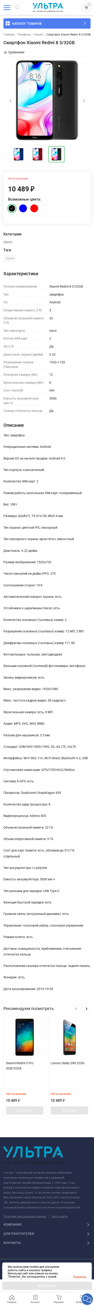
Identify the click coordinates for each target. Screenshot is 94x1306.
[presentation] (10, 100)
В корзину (24, 1110)
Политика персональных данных (24, 1216)
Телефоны (24, 34)
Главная (8, 34)
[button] (87, 1299)
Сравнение (16, 52)
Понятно (79, 1277)
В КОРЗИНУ (47, 1286)
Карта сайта (60, 1216)
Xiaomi (38, 34)
